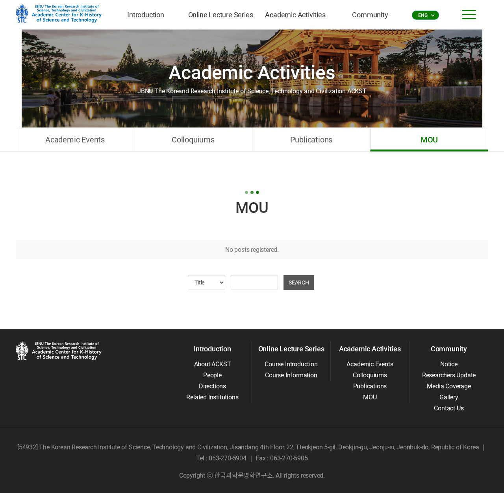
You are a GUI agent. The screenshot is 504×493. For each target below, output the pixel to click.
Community (370, 15)
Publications (311, 139)
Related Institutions (212, 397)
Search (299, 282)
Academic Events (75, 139)
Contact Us (448, 408)
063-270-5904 (227, 458)
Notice (449, 364)
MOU (429, 139)
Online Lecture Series (220, 15)
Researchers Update (449, 375)
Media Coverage (449, 386)
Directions (212, 386)
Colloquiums (193, 139)
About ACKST (212, 364)
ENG (426, 15)
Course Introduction (291, 364)
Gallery (448, 397)
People (212, 375)
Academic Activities (295, 15)
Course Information (291, 375)
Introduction (145, 15)
